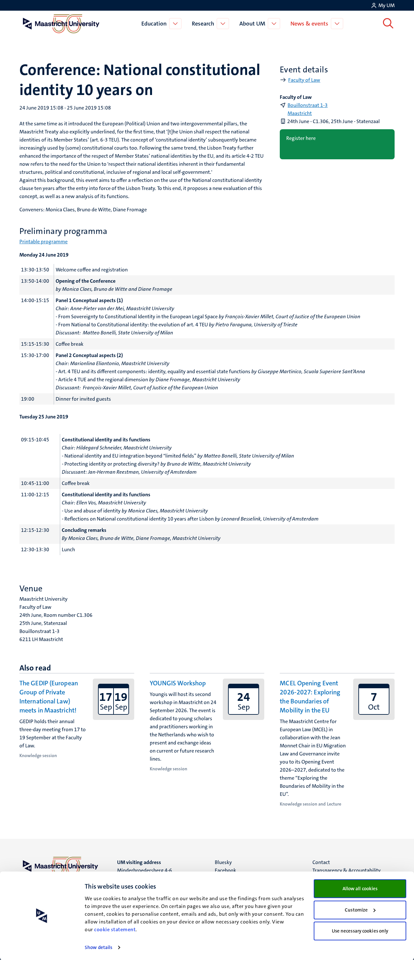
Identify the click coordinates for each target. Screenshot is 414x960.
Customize (356, 910)
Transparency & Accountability (346, 870)
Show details (98, 947)
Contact (321, 862)
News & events (309, 23)
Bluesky (223, 862)
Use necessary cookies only (360, 931)
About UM (252, 23)
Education (154, 23)
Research (203, 23)
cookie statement (115, 929)
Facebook (225, 870)
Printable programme (43, 241)
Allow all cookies (360, 888)
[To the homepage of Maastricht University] (61, 23)
